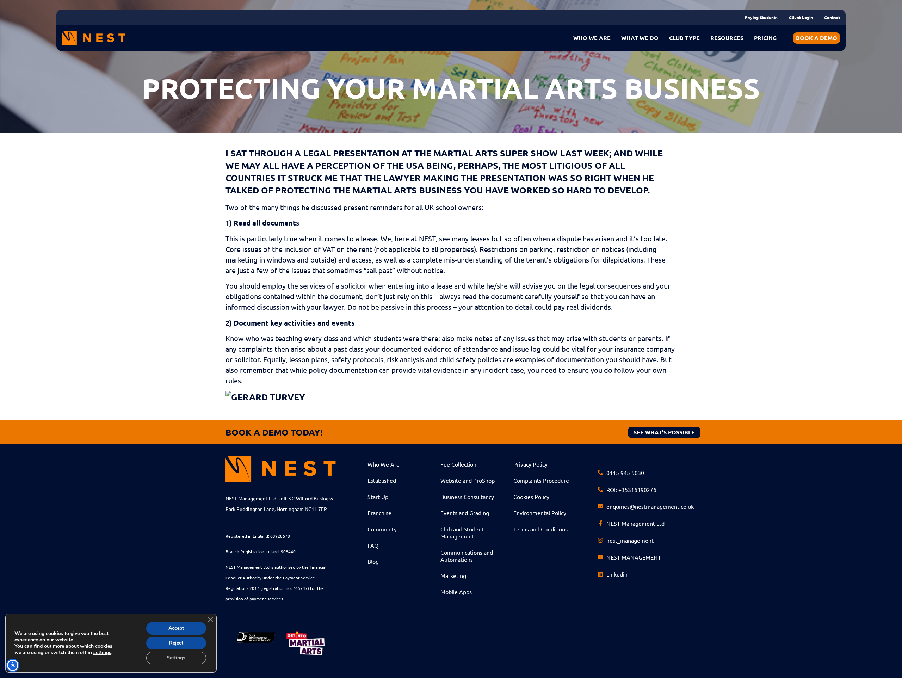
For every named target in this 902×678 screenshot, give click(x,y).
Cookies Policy (531, 496)
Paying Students (761, 17)
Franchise (379, 512)
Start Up (377, 496)
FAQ (372, 545)
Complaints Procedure (541, 480)
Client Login (801, 17)
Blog (373, 561)
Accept (176, 628)
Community (382, 528)
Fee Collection (458, 464)
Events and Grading (464, 512)
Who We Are (383, 464)
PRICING (765, 38)
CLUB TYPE (684, 38)
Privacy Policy (530, 464)
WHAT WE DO (640, 38)
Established (381, 480)
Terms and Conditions (540, 528)
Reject (176, 643)
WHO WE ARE (592, 38)
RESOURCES (726, 38)
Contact (832, 17)
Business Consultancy (467, 496)
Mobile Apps (456, 591)
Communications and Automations (466, 556)
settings (102, 652)
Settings (176, 657)
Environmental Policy (539, 512)
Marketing (453, 575)
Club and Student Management (462, 532)
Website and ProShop (467, 480)
